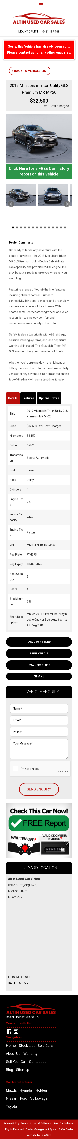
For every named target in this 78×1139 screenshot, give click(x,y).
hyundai (26, 1090)
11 (53, 227)
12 (57, 227)
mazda (11, 1090)
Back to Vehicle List (30, 71)
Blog (9, 1070)
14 (65, 227)
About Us (13, 1054)
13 (61, 227)
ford (23, 1098)
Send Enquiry (39, 789)
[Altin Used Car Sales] (39, 17)
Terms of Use (29, 1123)
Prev (11, 204)
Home (11, 1046)
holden (41, 1090)
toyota (11, 1106)
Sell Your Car (16, 1062)
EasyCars (46, 1135)
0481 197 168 (51, 31)
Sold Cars (45, 1046)
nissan (11, 1098)
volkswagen (40, 1098)
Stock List (27, 1046)
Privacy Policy (12, 1123)
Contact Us (38, 1062)
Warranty (30, 1054)
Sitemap (22, 1070)
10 (49, 227)
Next (67, 204)
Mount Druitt (28, 31)
